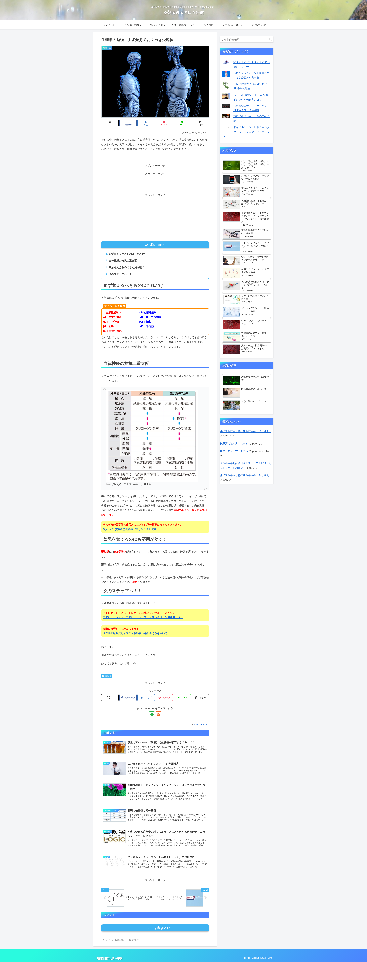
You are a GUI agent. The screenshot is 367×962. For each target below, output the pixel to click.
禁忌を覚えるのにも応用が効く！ (128, 267)
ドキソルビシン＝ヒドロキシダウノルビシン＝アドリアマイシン (246, 132)
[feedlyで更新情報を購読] (152, 714)
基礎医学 (108, 676)
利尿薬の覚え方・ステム (234, 443)
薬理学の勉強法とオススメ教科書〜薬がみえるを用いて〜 (136, 633)
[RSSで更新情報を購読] (158, 714)
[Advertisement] (155, 182)
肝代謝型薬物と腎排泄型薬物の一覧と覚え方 (245, 431)
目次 (152, 244)
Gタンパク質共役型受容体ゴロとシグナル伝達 (129, 529)
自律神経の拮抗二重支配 (123, 260)
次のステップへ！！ (120, 274)
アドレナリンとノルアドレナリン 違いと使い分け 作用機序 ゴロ (143, 617)
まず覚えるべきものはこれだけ (127, 253)
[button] (200, 123)
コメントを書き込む (155, 928)
